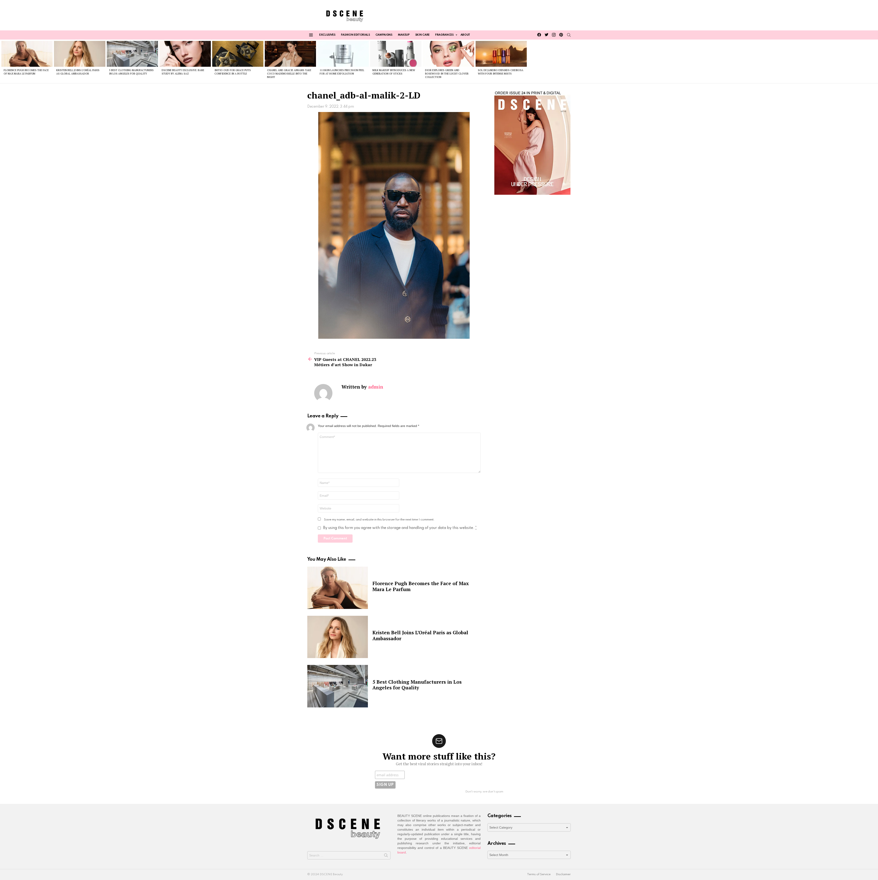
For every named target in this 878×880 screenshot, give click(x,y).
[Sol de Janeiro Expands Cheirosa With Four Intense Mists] (501, 54)
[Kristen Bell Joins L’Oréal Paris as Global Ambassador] (79, 54)
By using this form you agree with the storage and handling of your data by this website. (400, 528)
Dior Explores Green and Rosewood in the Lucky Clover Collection (446, 74)
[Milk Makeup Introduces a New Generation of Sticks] (395, 54)
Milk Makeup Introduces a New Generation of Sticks (393, 72)
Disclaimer (563, 874)
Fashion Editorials (355, 35)
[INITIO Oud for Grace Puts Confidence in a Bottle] (237, 54)
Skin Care (422, 35)
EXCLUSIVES (327, 35)
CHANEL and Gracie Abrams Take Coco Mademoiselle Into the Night (289, 74)
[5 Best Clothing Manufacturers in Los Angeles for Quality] (132, 54)
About (465, 35)
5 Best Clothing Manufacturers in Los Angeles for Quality (131, 72)
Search (386, 856)
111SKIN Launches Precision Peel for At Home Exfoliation (342, 72)
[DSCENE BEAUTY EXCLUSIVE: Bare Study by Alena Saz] (185, 54)
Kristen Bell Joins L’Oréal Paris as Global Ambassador (77, 72)
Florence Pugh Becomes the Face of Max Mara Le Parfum (26, 72)
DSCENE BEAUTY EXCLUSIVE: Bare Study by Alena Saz (183, 72)
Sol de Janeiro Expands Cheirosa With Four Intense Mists (500, 72)
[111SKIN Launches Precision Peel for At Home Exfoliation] (343, 54)
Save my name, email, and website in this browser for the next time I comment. (379, 519)
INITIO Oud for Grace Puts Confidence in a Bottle (232, 72)
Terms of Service (539, 874)
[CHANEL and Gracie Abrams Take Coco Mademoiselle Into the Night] (290, 54)
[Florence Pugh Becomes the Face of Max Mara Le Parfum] (27, 54)
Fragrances (444, 35)
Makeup (404, 35)
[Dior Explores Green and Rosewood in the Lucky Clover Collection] (448, 54)
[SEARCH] (569, 35)
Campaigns (383, 35)
